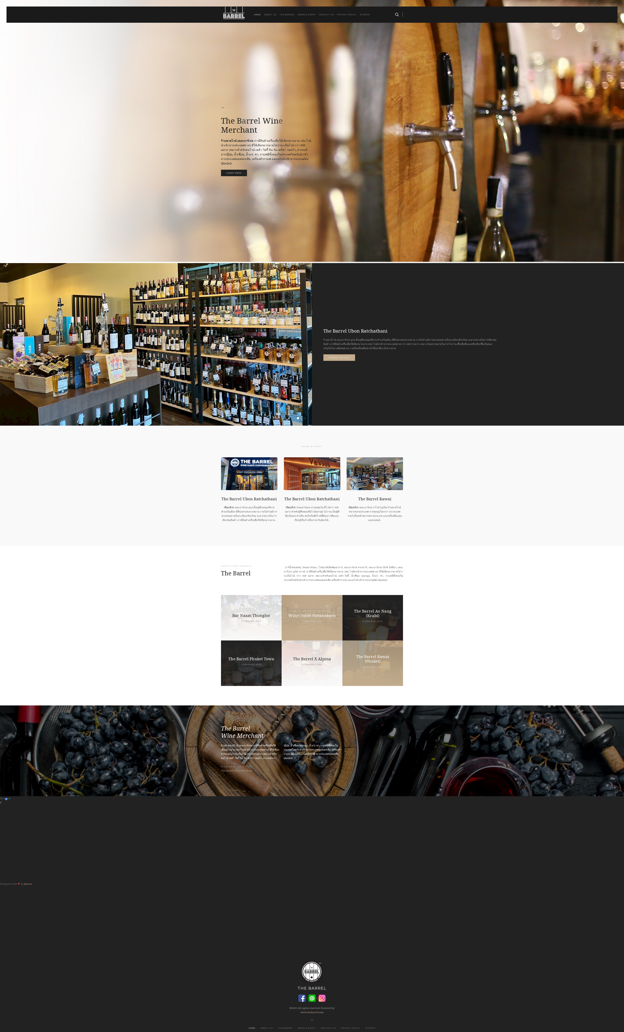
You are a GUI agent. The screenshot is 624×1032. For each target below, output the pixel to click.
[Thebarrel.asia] (251, 617)
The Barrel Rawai (305, 418)
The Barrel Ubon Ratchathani (355, 331)
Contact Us (326, 14)
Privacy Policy (347, 14)
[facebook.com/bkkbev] (302, 997)
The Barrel (287, 14)
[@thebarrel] (312, 997)
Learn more (234, 173)
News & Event (307, 14)
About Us (270, 14)
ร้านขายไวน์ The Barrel (230, 108)
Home (257, 14)
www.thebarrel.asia (312, 1012)
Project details (339, 357)
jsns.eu (28, 883)
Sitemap (365, 14)
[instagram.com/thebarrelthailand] (322, 997)
